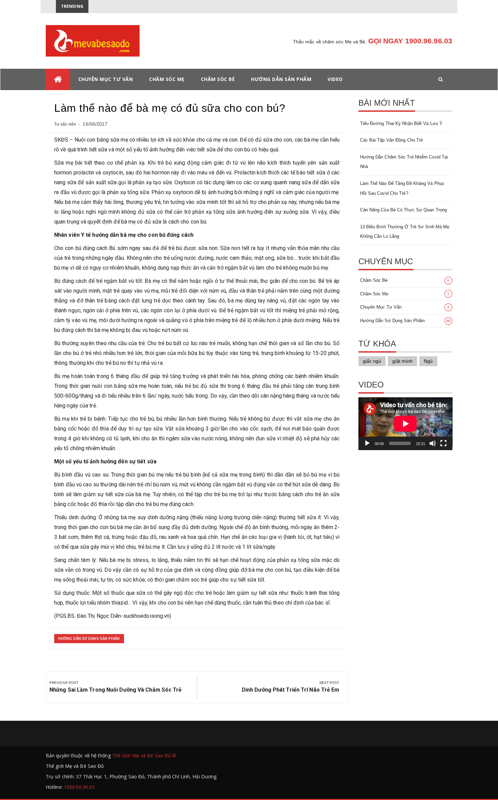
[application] (405, 423)
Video (335, 79)
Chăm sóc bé (218, 79)
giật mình (402, 361)
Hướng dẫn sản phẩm (281, 79)
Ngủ (428, 361)
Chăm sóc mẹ (167, 79)
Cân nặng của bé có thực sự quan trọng (403, 209)
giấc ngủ (372, 361)
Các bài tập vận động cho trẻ (391, 140)
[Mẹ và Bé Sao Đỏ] (58, 79)
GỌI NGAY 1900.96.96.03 (410, 41)
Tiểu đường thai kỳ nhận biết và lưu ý (401, 123)
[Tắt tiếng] (432, 443)
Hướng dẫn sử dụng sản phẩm (89, 638)
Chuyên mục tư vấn (105, 79)
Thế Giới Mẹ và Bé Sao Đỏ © (144, 755)
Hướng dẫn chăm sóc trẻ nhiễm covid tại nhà (404, 161)
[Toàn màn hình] (443, 443)
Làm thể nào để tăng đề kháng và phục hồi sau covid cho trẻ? (402, 188)
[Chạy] (367, 443)
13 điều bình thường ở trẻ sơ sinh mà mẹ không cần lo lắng (405, 231)
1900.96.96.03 (79, 787)
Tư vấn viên (65, 124)
